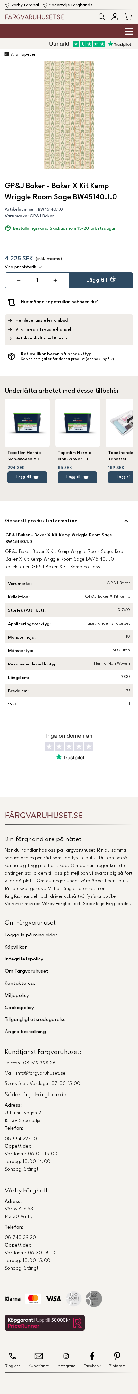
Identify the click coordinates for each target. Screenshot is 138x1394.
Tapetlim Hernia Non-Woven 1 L (74, 456)
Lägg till (96, 280)
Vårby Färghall (25, 5)
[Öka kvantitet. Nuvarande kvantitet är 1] (55, 280)
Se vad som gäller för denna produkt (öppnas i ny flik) (67, 359)
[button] (102, 16)
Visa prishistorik (20, 267)
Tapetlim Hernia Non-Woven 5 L (24, 456)
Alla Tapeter (23, 54)
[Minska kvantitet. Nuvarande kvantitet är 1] (18, 280)
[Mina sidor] (114, 16)
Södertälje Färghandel (71, 5)
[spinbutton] (37, 280)
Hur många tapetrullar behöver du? (59, 302)
